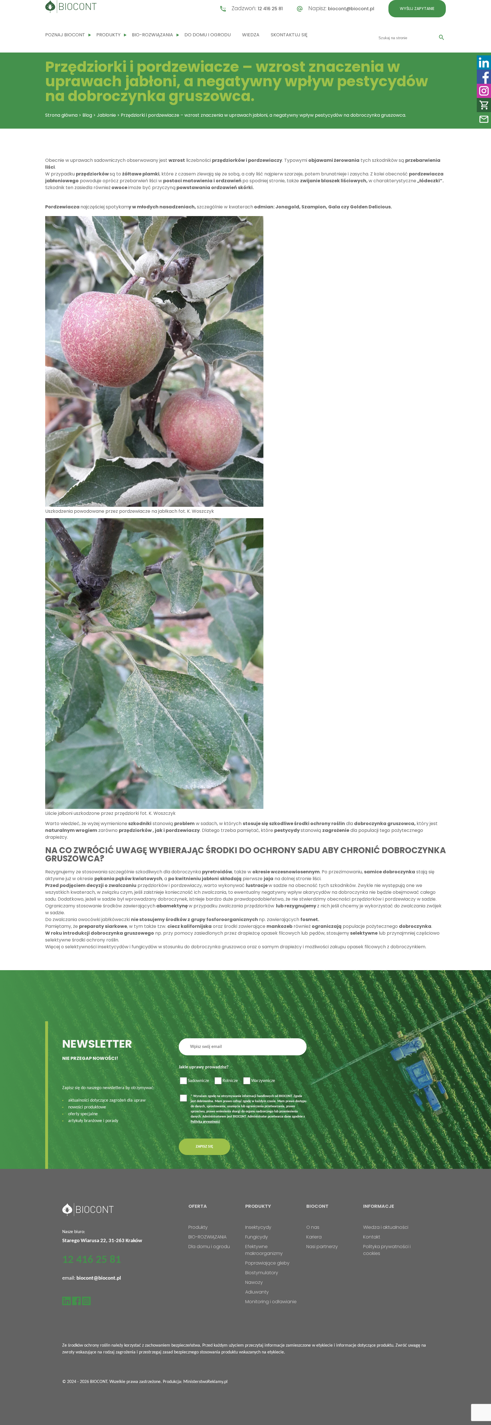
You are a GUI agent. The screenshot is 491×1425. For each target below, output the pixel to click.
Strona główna (61, 115)
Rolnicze (230, 1081)
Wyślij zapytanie (417, 8)
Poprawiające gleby (267, 1263)
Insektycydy (258, 1227)
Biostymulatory (261, 1272)
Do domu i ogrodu (207, 35)
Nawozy (254, 1282)
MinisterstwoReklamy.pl (205, 1382)
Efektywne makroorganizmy (264, 1250)
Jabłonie (106, 115)
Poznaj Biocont (65, 35)
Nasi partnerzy (322, 1246)
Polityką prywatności (205, 1121)
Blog (87, 115)
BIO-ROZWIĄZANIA (152, 35)
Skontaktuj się (289, 35)
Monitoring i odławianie (271, 1301)
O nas (312, 1227)
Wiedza (250, 35)
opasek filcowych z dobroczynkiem (386, 946)
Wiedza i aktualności (385, 1227)
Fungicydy (256, 1237)
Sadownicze (198, 1081)
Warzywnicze (263, 1081)
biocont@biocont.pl (351, 8)
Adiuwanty (257, 1292)
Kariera (314, 1237)
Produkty (108, 35)
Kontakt (371, 1237)
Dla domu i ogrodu (209, 1246)
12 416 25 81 (270, 8)
